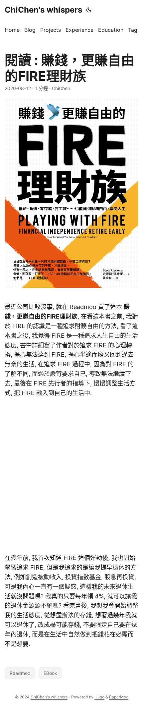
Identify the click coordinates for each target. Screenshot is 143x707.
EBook (50, 673)
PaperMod (118, 696)
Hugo (99, 696)
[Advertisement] (71, 475)
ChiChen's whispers (43, 10)
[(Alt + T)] (89, 10)
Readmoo (20, 673)
